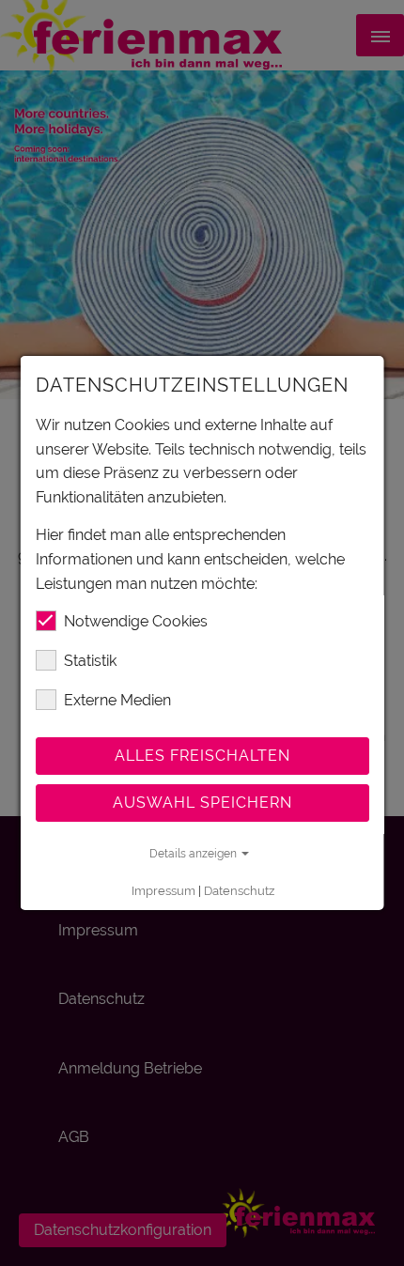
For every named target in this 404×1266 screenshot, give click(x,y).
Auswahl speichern (202, 802)
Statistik (90, 661)
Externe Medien (117, 700)
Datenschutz (238, 891)
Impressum (162, 891)
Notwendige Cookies (136, 621)
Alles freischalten (202, 755)
